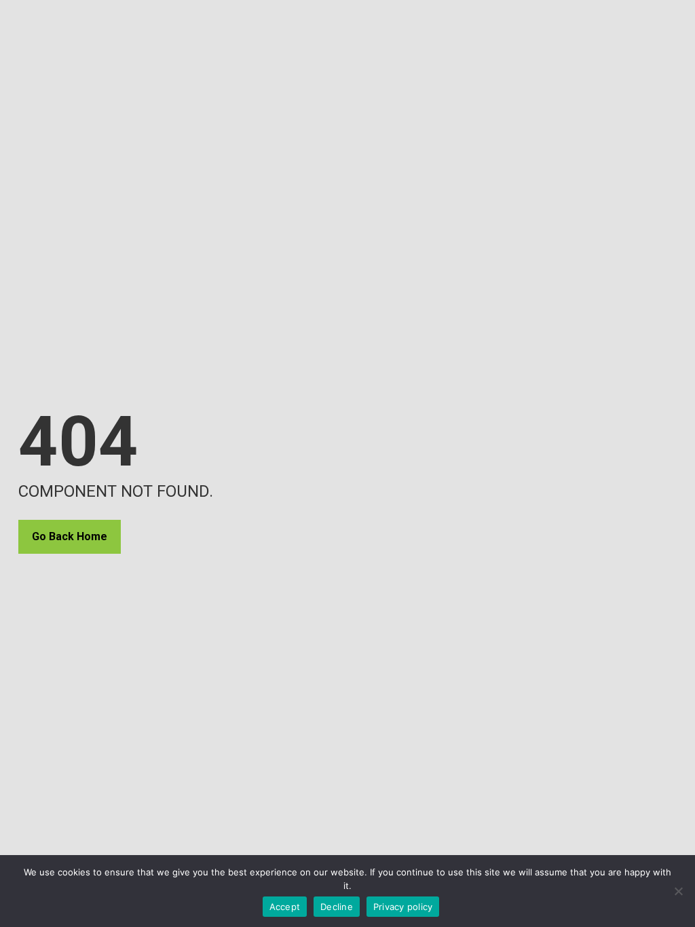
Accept (285, 906)
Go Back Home (69, 536)
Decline (336, 906)
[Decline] (678, 891)
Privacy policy (403, 906)
